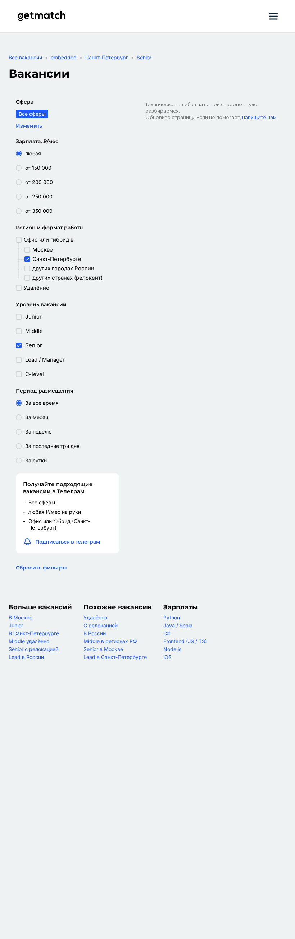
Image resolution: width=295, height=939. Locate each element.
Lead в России (26, 657)
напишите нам (259, 117)
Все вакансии (25, 57)
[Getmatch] (41, 16)
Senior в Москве (103, 649)
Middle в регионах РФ (110, 641)
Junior (16, 625)
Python (171, 617)
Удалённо (95, 617)
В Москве (20, 617)
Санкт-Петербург (106, 57)
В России (94, 633)
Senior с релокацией (33, 649)
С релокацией (100, 625)
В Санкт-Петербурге (34, 633)
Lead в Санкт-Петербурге (115, 657)
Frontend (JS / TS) (185, 641)
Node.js (172, 649)
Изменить (29, 126)
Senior (144, 57)
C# (166, 633)
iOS (167, 657)
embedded (64, 57)
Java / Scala (177, 625)
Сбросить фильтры (41, 567)
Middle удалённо (29, 641)
